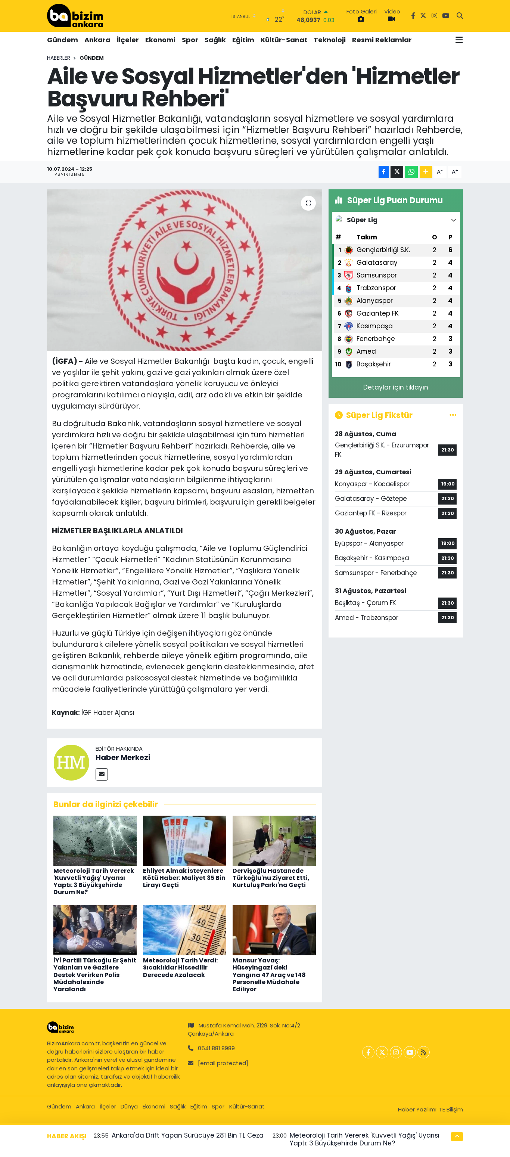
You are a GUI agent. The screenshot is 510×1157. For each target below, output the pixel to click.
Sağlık (215, 39)
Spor (190, 39)
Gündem (62, 39)
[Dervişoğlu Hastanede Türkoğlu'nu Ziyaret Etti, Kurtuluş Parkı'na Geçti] (274, 839)
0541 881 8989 (216, 1048)
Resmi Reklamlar (382, 39)
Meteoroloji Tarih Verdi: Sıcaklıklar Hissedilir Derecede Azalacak (180, 967)
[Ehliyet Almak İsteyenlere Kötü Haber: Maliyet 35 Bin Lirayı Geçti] (184, 839)
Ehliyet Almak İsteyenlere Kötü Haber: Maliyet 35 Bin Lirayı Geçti (184, 877)
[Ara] (460, 16)
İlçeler (128, 39)
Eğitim (243, 39)
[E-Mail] (102, 774)
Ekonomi (160, 39)
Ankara (97, 39)
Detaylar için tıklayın (395, 387)
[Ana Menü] (459, 40)
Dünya (129, 1106)
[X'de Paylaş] (397, 172)
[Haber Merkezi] (71, 762)
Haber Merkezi (123, 757)
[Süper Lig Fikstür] (453, 414)
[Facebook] (368, 1052)
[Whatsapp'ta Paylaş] (411, 172)
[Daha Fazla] (426, 172)
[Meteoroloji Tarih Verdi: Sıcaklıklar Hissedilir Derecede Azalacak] (184, 929)
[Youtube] (410, 1052)
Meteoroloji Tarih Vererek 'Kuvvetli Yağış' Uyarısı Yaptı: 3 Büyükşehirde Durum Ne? (93, 881)
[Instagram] (396, 1052)
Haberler (58, 58)
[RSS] (423, 1052)
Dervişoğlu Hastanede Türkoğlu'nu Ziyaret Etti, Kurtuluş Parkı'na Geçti (271, 877)
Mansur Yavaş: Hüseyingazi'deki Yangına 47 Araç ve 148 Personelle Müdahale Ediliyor (269, 974)
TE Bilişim (451, 1109)
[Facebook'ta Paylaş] (384, 172)
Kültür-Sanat (284, 39)
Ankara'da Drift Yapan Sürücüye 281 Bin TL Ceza (188, 1135)
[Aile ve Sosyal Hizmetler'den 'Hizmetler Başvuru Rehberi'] (184, 270)
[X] (382, 1052)
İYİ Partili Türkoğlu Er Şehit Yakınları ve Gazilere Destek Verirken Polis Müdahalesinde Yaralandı (94, 974)
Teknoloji (330, 39)
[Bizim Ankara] (75, 15)
